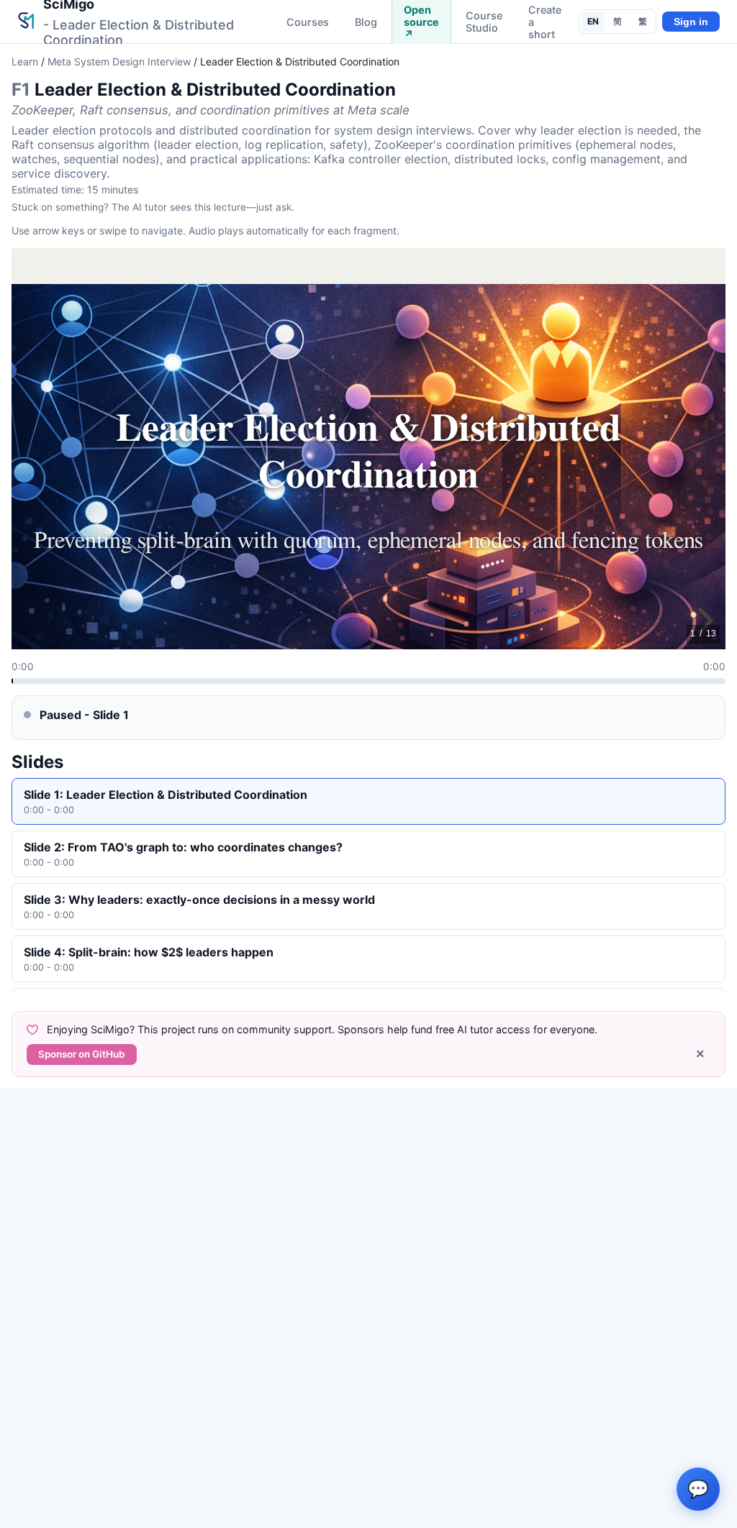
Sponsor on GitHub (81, 1054)
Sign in (691, 22)
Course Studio (484, 21)
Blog (366, 22)
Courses (307, 22)
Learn (25, 61)
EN (593, 21)
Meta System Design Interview (119, 61)
